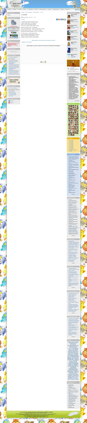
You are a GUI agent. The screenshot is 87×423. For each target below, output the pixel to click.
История (76, 353)
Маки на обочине (71, 270)
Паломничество (73, 361)
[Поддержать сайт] (43, 62)
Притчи (71, 365)
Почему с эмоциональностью (73, 227)
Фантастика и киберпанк (73, 377)
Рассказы (70, 371)
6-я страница (71, 146)
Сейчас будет (70, 218)
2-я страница (71, 141)
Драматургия (71, 349)
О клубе (49, 9)
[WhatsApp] (63, 19)
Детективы (71, 347)
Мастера (69, 168)
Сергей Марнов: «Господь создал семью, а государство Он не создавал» (73, 247)
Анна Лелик (11, 95)
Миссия (69, 357)
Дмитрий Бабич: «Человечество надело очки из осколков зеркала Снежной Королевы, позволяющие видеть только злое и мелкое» (73, 243)
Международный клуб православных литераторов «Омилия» (43, 40)
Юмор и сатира (74, 379)
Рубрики (14, 9)
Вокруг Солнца (71, 170)
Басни (76, 342)
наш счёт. (13, 29)
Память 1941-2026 (71, 186)
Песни (75, 362)
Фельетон (76, 377)
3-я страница (71, 142)
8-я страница (71, 148)
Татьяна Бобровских (12, 93)
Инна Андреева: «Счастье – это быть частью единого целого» (73, 250)
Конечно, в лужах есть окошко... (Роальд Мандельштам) (72, 296)
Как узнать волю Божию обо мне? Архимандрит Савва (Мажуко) (73, 322)
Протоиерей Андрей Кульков (14, 64)
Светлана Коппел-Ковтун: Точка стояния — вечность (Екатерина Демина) (73, 253)
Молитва (70, 406)
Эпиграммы (75, 378)
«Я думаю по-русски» (74, 21)
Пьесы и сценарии (73, 370)
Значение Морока (71, 211)
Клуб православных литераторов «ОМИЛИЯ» (44, 413)
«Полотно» (73, 16)
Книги (24, 9)
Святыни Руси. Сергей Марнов (73, 318)
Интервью (31, 9)
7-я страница (71, 147)
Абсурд (69, 341)
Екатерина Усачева (12, 92)
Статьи (36, 9)
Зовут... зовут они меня (72, 174)
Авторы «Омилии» (28, 12)
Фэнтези (70, 378)
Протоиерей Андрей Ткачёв (13, 70)
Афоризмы (71, 342)
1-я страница (71, 140)
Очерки (75, 360)
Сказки (70, 375)
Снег (69, 191)
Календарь (70, 354)
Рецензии (71, 372)
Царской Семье (71, 172)
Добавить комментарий (27, 42)
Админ (62, 9)
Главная (9, 9)
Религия (76, 371)
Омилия (77, 359)
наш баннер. (16, 30)
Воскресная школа (73, 345)
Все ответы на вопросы (13, 57)
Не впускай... (70, 402)
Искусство (70, 353)
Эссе (69, 379)
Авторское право (75, 341)
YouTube (11, 102)
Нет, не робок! (70, 404)
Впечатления (70, 222)
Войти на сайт (14, 51)
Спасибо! (70, 199)
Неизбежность (71, 384)
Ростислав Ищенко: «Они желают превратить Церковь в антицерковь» (73, 275)
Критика (76, 354)
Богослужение (73, 344)
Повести (70, 363)
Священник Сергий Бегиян (13, 72)
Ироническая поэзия (73, 351)
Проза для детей (73, 366)
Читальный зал (43, 9)
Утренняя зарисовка (72, 400)
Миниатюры (75, 356)
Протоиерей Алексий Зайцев (14, 67)
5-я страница (71, 145)
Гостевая (67, 9)
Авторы (20, 9)
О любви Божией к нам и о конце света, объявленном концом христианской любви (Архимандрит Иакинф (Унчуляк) (73, 306)
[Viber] (62, 19)
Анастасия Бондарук (12, 94)
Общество (71, 358)
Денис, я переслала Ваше (73, 201)
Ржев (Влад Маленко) (72, 301)
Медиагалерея (56, 9)
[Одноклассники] (58, 19)
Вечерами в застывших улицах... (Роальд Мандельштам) (72, 299)
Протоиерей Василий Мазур (14, 71)
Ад (68, 181)
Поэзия (23, 19)
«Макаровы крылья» (74, 32)
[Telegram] (60, 19)
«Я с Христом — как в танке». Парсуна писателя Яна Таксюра (73, 330)
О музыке (71, 360)
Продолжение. (71, 220)
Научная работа (75, 357)
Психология (73, 368)
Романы (76, 372)
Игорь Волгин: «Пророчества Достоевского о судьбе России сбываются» (73, 310)
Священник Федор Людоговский (12, 63)
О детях (76, 358)
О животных (71, 359)
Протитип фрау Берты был (73, 216)
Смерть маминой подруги (72, 398)
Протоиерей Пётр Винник (13, 60)
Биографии (73, 343)
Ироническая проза (73, 352)
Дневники (75, 348)
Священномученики (73, 373)
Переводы (71, 362)
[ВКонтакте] (57, 19)
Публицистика (73, 369)
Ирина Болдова (36, 12)
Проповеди (73, 367)
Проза (75, 365)
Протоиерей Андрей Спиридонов (12, 69)
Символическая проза (73, 374)
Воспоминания (73, 346)
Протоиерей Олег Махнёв (13, 61)
